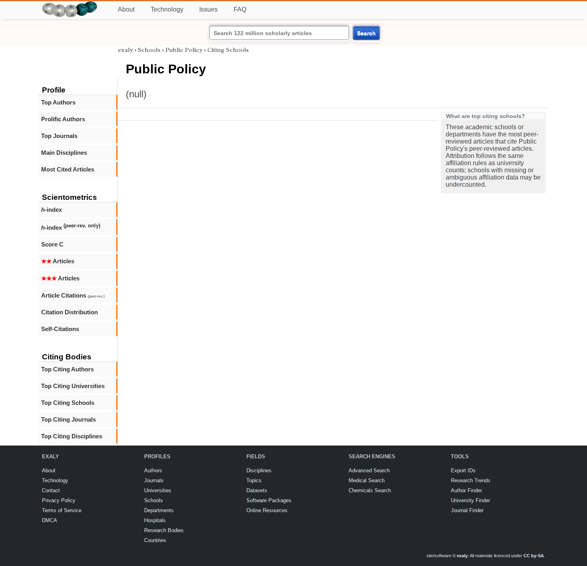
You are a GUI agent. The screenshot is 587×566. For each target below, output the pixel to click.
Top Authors (58, 102)
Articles (57, 261)
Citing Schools (228, 50)
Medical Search (367, 480)
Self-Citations (60, 328)
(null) (136, 94)
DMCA (49, 520)
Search (366, 33)
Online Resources (267, 510)
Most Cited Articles (67, 169)
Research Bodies (164, 530)
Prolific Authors (63, 119)
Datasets (256, 490)
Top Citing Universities (73, 386)
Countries (155, 540)
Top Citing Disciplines (71, 436)
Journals (154, 480)
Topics (254, 480)
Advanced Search (369, 470)
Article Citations (73, 295)
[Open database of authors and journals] (70, 4)
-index (51, 209)
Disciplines (259, 470)
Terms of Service (61, 510)
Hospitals (155, 520)
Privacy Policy (58, 500)
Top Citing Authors (67, 369)
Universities (157, 490)
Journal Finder (467, 510)
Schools (149, 50)
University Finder (470, 500)
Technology (167, 9)
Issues (208, 9)
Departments (159, 510)
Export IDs (463, 470)
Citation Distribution (69, 312)
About (126, 9)
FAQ (240, 9)
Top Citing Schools (67, 402)
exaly (125, 50)
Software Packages (269, 500)
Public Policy (183, 50)
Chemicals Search (370, 490)
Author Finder (466, 490)
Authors (153, 470)
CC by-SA (534, 555)
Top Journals (59, 135)
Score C (52, 244)
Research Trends (470, 480)
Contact (51, 490)
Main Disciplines (64, 152)
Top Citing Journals (68, 419)
